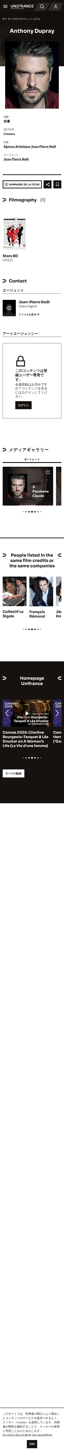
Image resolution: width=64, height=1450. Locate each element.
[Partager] (48, 184)
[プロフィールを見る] (55, 7)
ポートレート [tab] (32, 459)
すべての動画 (14, 773)
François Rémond (37, 614)
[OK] (32, 1444)
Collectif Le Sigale (13, 614)
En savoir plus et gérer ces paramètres (27, 1434)
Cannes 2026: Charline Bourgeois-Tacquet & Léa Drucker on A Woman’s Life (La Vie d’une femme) (25, 739)
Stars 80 (10, 256)
